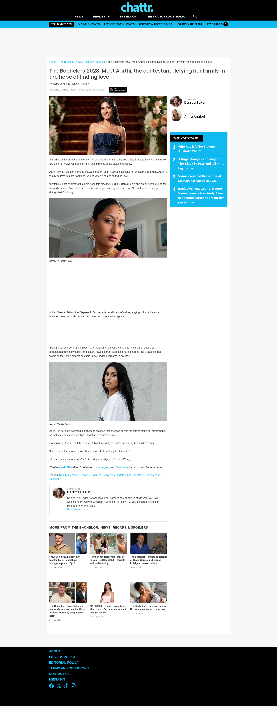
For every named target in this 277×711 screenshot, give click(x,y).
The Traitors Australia (165, 16)
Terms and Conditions (69, 668)
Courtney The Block (190, 24)
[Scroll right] (225, 24)
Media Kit (57, 679)
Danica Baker (195, 102)
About (54, 651)
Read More (73, 509)
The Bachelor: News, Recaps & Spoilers (82, 61)
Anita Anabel (194, 116)
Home (52, 61)
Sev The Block (214, 24)
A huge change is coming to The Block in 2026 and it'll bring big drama (201, 163)
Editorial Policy (64, 662)
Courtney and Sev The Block (156, 24)
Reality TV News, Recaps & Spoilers (80, 475)
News (79, 16)
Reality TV (101, 16)
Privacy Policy (62, 657)
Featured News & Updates (119, 24)
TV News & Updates (89, 24)
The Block (128, 16)
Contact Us (59, 674)
